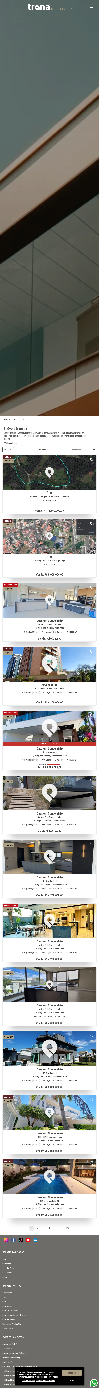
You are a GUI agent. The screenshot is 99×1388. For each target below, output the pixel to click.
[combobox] (72, 449)
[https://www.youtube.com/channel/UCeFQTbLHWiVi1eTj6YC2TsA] (28, 1240)
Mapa (44, 450)
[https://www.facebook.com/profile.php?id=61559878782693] (13, 1240)
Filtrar (10, 450)
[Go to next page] (73, 1228)
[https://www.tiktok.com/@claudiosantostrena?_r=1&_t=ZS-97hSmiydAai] (20, 1240)
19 (67, 1228)
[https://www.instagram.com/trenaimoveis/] (6, 1240)
